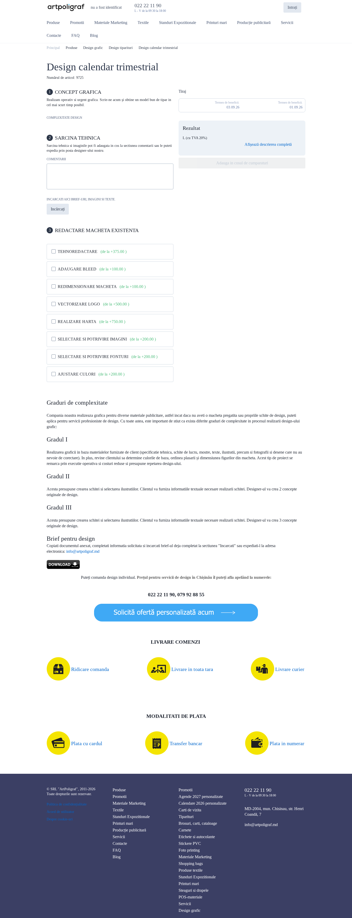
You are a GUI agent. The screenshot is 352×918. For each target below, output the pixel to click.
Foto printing (189, 850)
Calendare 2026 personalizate (203, 803)
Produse (71, 48)
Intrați (292, 7)
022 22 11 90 (149, 5)
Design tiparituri (121, 48)
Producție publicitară (129, 830)
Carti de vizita (190, 810)
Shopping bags (191, 863)
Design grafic (93, 48)
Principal (53, 48)
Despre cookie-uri (60, 819)
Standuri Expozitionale (131, 816)
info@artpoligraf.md (82, 551)
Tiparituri (186, 816)
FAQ (117, 850)
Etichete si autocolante (197, 837)
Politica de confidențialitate (67, 804)
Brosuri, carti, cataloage (198, 823)
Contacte (120, 843)
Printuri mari (123, 823)
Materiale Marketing (129, 803)
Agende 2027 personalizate (201, 796)
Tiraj (182, 91)
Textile (118, 810)
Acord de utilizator (60, 812)
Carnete (185, 830)
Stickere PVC (190, 843)
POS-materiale (190, 897)
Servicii (119, 837)
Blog (117, 857)
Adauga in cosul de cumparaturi (242, 163)
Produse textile (191, 870)
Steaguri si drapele (193, 890)
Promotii (120, 796)
